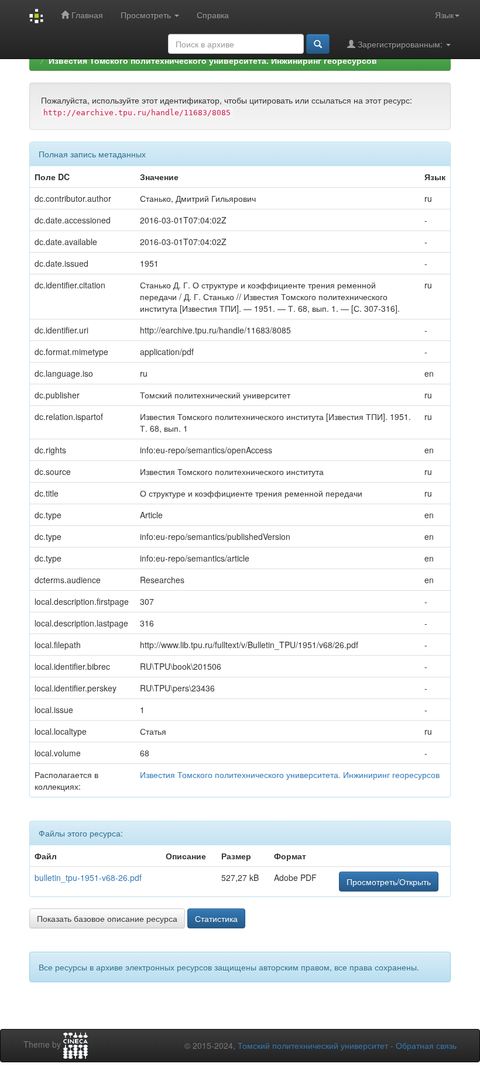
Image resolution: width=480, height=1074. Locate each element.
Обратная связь (426, 1045)
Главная (86, 14)
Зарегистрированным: (400, 44)
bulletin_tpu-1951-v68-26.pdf (88, 877)
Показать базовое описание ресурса (107, 918)
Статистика (216, 918)
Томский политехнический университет (313, 1045)
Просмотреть (147, 14)
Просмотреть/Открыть (389, 881)
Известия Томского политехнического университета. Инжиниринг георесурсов (213, 60)
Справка (213, 14)
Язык (444, 14)
